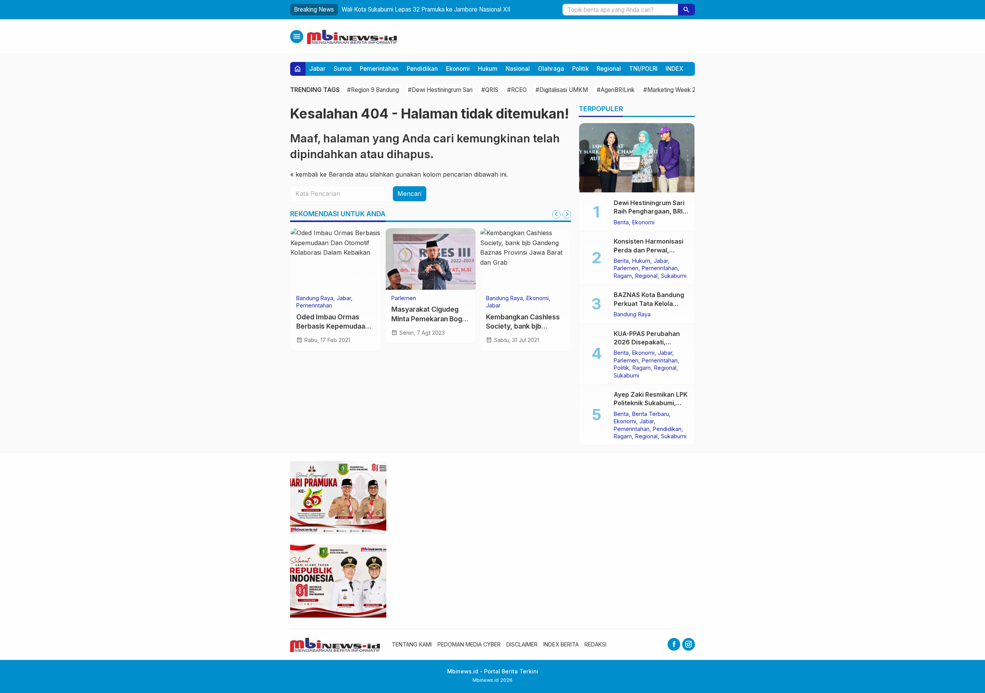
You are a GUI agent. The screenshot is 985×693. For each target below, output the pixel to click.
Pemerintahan (379, 68)
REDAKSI (595, 644)
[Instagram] (688, 644)
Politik (580, 68)
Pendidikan (422, 68)
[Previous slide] (556, 214)
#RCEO (517, 90)
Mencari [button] (409, 193)
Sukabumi (673, 275)
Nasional (518, 68)
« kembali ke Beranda (321, 174)
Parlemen (403, 298)
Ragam (623, 275)
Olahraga (551, 68)
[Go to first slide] (567, 214)
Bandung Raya (314, 298)
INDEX (674, 68)
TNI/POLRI (643, 68)
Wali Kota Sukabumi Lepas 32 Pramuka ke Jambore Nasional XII (426, 9)
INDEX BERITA (561, 644)
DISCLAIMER (522, 644)
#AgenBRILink (615, 90)
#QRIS (489, 90)
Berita (621, 222)
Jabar (317, 68)
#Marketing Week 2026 (674, 90)
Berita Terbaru (650, 413)
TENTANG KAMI (412, 644)
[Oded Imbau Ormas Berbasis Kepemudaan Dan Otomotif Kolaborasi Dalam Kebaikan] (335, 259)
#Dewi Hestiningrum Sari (440, 90)
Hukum (488, 68)
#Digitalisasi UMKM (562, 90)
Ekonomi (458, 68)
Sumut (343, 68)
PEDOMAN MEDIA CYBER (469, 644)
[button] (686, 9)
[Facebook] (674, 644)
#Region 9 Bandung (373, 90)
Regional (609, 68)
